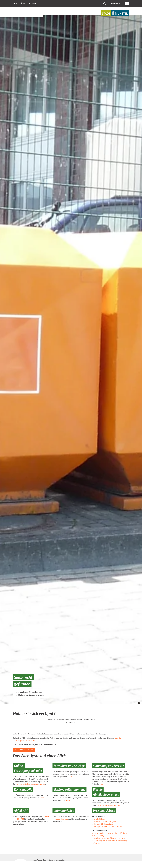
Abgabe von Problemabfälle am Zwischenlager (110, 838)
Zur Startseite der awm (25, 750)
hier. (102, 784)
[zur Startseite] (115, 13)
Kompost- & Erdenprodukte (103, 824)
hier (71, 777)
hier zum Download (61, 819)
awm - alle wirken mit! (24, 3)
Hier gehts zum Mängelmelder (110, 805)
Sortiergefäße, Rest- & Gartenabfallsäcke (108, 826)
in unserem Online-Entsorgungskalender (31, 784)
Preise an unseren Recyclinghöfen (105, 821)
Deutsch (114, 3)
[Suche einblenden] (104, 3)
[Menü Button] (127, 3)
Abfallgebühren (99, 819)
